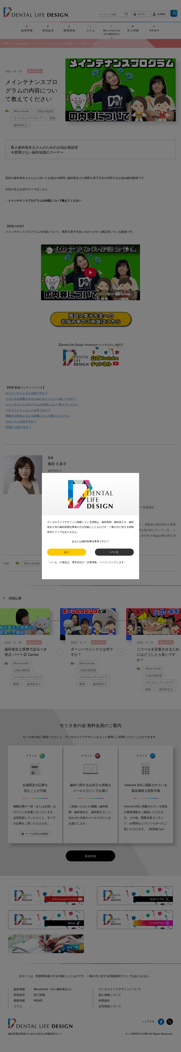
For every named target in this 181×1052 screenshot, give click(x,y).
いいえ (114, 552)
